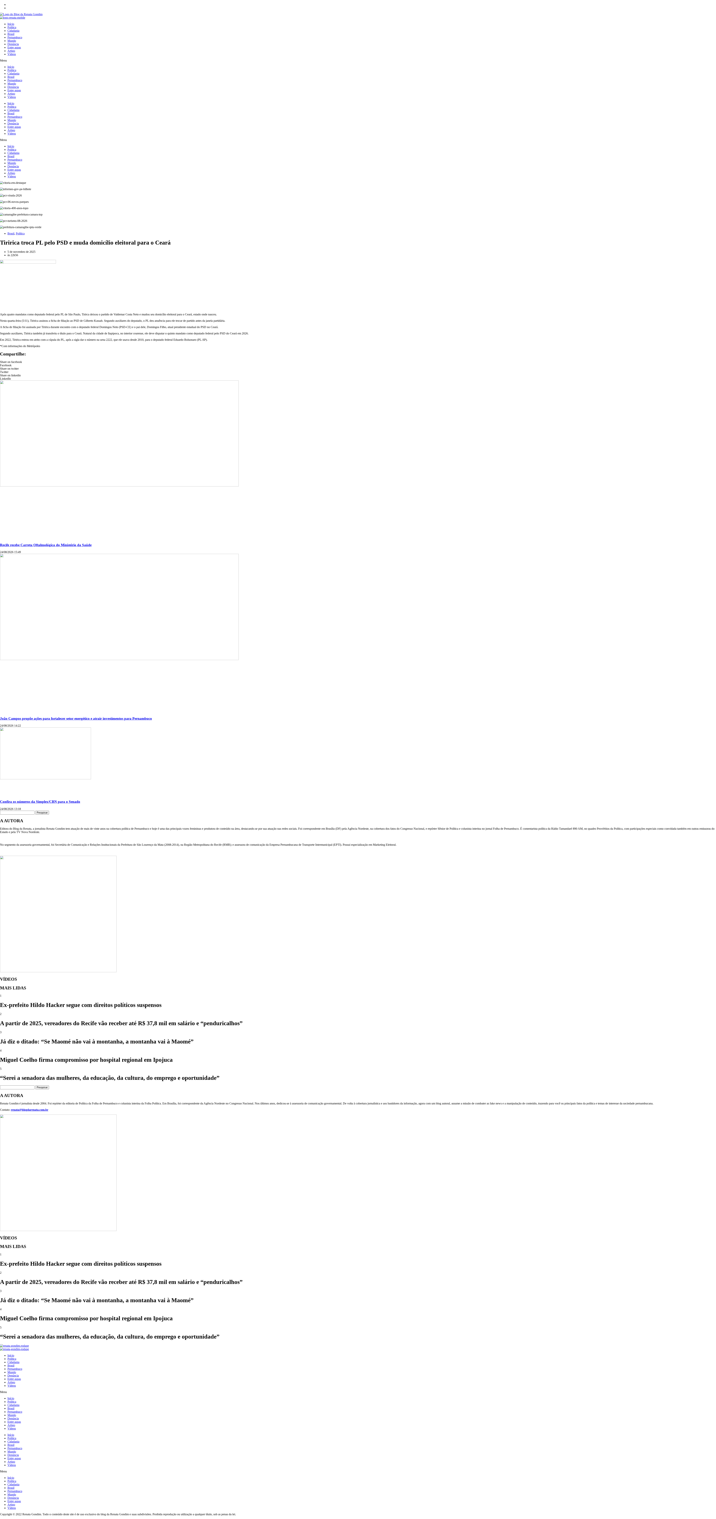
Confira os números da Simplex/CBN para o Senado (40, 802)
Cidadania (13, 30)
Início (10, 24)
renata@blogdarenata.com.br (29, 1109)
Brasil (10, 34)
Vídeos (11, 54)
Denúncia (13, 44)
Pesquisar (42, 812)
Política (11, 27)
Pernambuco (14, 37)
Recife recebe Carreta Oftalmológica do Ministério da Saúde (46, 545)
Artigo (11, 50)
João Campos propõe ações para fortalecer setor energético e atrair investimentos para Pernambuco (76, 718)
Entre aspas (14, 47)
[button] (358, 60)
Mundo (11, 40)
